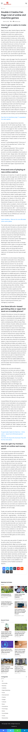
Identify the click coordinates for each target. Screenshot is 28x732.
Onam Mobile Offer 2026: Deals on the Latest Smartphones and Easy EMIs (6, 634)
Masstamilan (5, 718)
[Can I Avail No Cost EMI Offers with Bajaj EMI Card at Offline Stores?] (21, 604)
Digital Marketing (6, 690)
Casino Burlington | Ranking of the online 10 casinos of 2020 (7, 603)
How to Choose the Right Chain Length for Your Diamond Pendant (20, 652)
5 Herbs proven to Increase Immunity (6, 595)
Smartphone (5, 706)
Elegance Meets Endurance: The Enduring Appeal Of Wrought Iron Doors (20, 669)
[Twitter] (7, 568)
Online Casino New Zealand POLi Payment (20, 596)
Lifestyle (4, 701)
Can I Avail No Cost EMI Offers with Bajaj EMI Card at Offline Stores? (20, 612)
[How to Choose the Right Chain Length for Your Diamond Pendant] (21, 644)
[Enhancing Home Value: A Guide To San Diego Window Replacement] (7, 662)
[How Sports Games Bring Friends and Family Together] (21, 627)
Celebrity (4, 688)
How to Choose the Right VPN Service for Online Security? (7, 650)
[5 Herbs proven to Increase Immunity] (7, 589)
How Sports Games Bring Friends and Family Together (20, 633)
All (2, 681)
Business (4, 685)
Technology (5, 708)
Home (3, 8)
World (3, 711)
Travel (3, 715)
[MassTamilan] (7, 3)
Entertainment (5, 694)
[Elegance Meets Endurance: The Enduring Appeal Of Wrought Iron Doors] (21, 662)
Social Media (5, 713)
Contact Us (14, 726)
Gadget (4, 699)
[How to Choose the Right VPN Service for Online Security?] (7, 644)
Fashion (4, 697)
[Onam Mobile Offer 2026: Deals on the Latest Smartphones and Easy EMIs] (7, 627)
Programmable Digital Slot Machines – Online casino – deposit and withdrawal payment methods (13, 434)
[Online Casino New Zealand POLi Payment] (21, 589)
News (3, 704)
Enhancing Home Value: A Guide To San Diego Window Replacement (7, 669)
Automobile (4, 683)
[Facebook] (3, 568)
